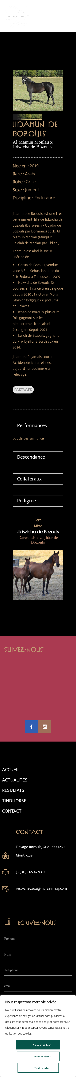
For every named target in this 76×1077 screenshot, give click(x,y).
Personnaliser (42, 1056)
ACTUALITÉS (14, 780)
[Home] (16, 27)
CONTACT (12, 811)
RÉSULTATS (13, 790)
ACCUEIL (10, 770)
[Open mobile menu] (67, 16)
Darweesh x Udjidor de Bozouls (38, 539)
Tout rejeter (42, 1068)
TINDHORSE (14, 801)
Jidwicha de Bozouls (38, 531)
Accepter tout (42, 1045)
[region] (38, 1036)
